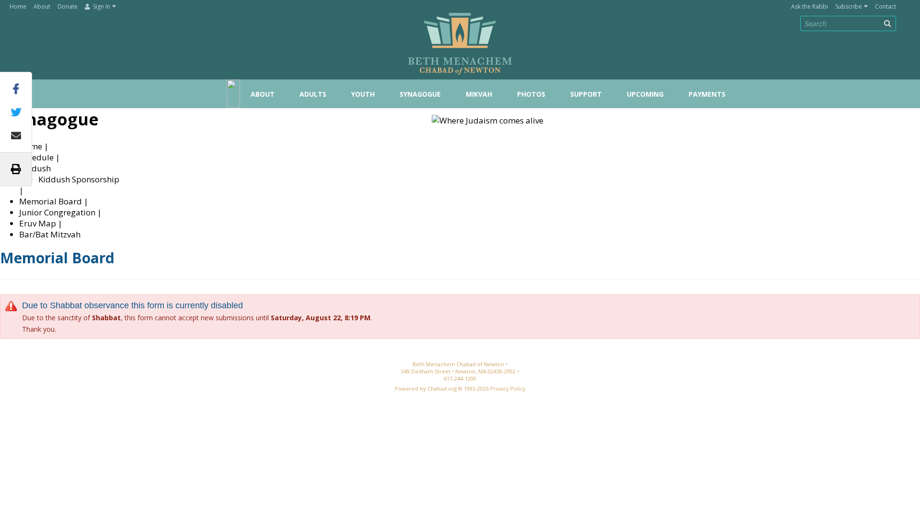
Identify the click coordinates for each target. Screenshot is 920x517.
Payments (707, 94)
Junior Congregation (57, 212)
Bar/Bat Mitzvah (49, 234)
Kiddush (35, 168)
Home (18, 6)
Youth (363, 94)
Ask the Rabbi (809, 6)
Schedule (36, 157)
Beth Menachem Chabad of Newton (460, 39)
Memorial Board (50, 201)
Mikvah (479, 94)
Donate (68, 6)
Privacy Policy (508, 388)
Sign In (101, 6)
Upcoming (645, 94)
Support (586, 94)
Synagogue (420, 94)
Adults (312, 94)
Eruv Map (37, 223)
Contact (885, 6)
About (42, 6)
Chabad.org (442, 388)
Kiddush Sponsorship (78, 179)
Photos (531, 94)
